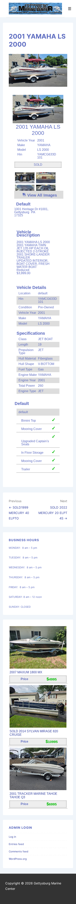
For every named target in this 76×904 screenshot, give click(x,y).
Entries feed (16, 844)
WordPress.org (18, 858)
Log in (12, 836)
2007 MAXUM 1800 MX (26, 672)
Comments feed (18, 851)
